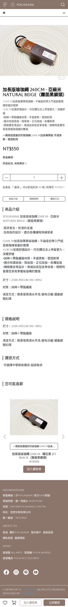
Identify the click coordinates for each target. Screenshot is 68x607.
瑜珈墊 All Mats (12, 552)
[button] (63, 436)
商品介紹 (13, 199)
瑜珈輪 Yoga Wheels (37, 552)
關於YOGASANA (19, 532)
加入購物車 (30, 602)
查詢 (5, 532)
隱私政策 (8, 537)
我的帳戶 (36, 532)
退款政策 (48, 532)
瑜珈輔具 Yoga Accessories (21, 558)
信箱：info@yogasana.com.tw (24, 506)
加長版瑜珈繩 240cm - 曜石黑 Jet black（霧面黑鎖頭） (34, 455)
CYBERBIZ (26, 593)
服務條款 (20, 537)
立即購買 (54, 602)
